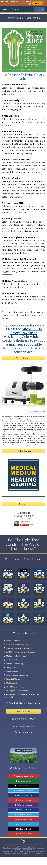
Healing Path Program (14, 660)
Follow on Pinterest (24, 819)
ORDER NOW (37, 3)
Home (4, 844)
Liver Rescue (29, 246)
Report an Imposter (26, 849)
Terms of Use (27, 848)
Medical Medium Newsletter (16, 844)
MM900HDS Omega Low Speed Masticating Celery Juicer (22, 333)
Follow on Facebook (24, 795)
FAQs (34, 848)
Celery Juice (10, 667)
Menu (40, 9)
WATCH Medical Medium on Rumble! (20, 652)
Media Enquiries (12, 683)
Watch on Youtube (24, 800)
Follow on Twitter (24, 824)
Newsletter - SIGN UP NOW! (17, 644)
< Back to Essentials (23, 451)
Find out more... (23, 358)
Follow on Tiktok (24, 829)
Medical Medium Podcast (16, 656)
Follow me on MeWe (24, 814)
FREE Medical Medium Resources (18, 648)
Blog (17, 846)
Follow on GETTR (24, 834)
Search (24, 504)
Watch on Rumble (24, 781)
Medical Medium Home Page (17, 675)
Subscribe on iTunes (24, 786)
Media (13, 846)
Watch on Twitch (24, 810)
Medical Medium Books (15, 640)
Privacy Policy (16, 848)
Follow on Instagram (24, 805)
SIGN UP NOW (23, 711)
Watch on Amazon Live (24, 776)
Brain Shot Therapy (13, 679)
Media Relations (12, 671)
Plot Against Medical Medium (17, 691)
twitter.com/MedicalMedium (24, 726)
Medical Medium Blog (14, 664)
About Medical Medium (15, 687)
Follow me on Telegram (24, 790)
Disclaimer (7, 848)
